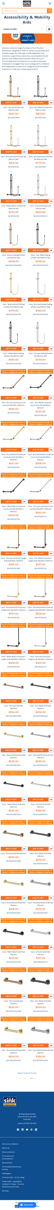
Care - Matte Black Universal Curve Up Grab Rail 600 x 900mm (13, 509)
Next (32, 1078)
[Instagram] (22, 1130)
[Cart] (50, 3)
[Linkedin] (36, 1130)
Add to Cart (11, 103)
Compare (24, 103)
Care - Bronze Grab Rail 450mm (13, 853)
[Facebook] (18, 1130)
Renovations (7, 1163)
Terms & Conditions (10, 1144)
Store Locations (8, 1152)
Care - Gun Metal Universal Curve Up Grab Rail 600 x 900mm (40, 405)
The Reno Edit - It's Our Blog (13, 1177)
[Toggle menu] (3, 3)
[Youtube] (27, 1130)
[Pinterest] (31, 1130)
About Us (5, 1148)
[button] (49, 29)
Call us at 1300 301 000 (27, 1123)
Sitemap (5, 1191)
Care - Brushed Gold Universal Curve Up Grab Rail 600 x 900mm (14, 457)
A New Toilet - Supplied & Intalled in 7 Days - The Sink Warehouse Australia (13, 1184)
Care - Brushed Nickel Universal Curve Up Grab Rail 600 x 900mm (40, 457)
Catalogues (6, 1173)
